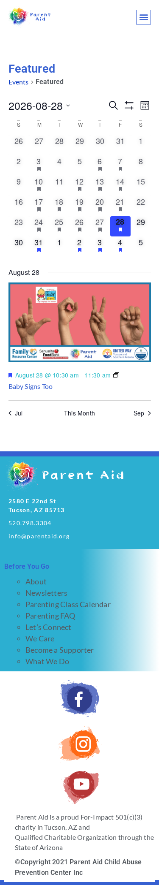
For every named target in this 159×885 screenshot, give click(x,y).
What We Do (47, 661)
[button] (143, 17)
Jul (19, 413)
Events (18, 82)
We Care (39, 638)
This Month (79, 413)
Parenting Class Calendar (68, 604)
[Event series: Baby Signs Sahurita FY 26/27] (116, 375)
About (36, 581)
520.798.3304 (30, 523)
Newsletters (46, 592)
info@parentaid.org (39, 536)
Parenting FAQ (50, 615)
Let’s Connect (48, 627)
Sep (139, 413)
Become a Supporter (59, 649)
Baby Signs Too (30, 386)
